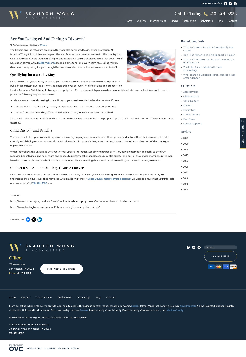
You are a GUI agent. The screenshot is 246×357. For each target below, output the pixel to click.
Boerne (84, 310)
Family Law (189, 110)
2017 (184, 189)
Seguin (135, 306)
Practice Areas (158, 21)
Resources (63, 348)
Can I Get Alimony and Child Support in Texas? (209, 55)
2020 (184, 172)
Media (174, 21)
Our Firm (141, 21)
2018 (184, 184)
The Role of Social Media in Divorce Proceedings (202, 69)
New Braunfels (188, 306)
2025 (184, 143)
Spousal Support (192, 123)
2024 (185, 149)
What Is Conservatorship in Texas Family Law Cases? (208, 49)
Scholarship (207, 21)
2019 (184, 178)
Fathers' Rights (191, 114)
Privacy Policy (34, 348)
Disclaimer (50, 348)
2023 (184, 155)
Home (129, 21)
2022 (184, 161)
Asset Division (190, 92)
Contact (232, 21)
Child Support (191, 101)
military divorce (47, 63)
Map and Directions (61, 268)
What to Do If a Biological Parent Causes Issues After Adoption (209, 76)
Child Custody (191, 96)
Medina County (175, 310)
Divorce (43, 45)
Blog (220, 21)
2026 (184, 138)
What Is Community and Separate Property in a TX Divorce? (208, 61)
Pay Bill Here (221, 256)
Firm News (189, 119)
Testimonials (189, 21)
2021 (184, 166)
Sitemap (75, 348)
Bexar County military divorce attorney (109, 178)
